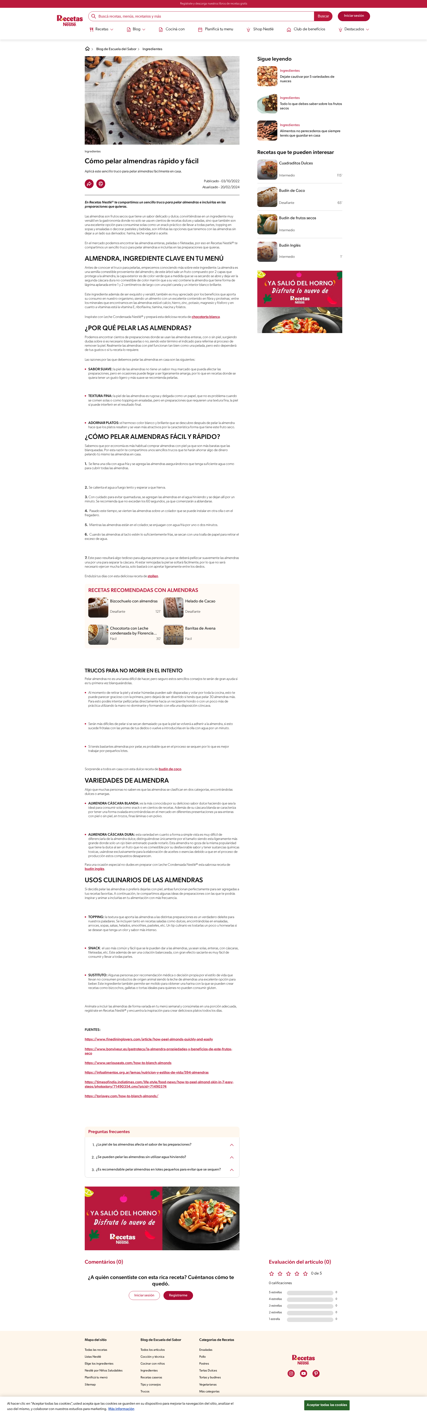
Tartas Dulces (208, 1370)
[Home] (87, 50)
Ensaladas (205, 1350)
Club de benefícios (309, 29)
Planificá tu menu (219, 29)
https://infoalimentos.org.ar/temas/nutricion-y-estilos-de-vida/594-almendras (147, 1072)
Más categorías (209, 1391)
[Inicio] (70, 21)
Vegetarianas (208, 1384)
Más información (121, 1409)
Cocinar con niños (153, 1363)
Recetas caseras (151, 1377)
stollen (153, 576)
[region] (213, 1405)
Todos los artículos (153, 1350)
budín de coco (170, 769)
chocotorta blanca (206, 317)
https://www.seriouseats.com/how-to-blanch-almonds (128, 1063)
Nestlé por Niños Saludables (104, 1370)
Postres (204, 1363)
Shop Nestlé (263, 29)
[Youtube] (303, 1373)
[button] (89, 183)
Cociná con (175, 29)
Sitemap (90, 1384)
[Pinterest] (316, 1373)
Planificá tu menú (96, 1377)
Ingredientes (152, 49)
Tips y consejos (151, 1384)
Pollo (202, 1357)
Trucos (145, 1391)
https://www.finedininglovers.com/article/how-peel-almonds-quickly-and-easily (149, 1039)
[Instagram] (291, 1373)
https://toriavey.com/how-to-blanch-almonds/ (121, 1096)
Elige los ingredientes (99, 1363)
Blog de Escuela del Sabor (116, 49)
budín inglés (94, 869)
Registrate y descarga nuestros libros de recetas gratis (213, 3)
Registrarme (178, 1295)
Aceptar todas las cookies (327, 1405)
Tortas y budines (210, 1377)
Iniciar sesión (144, 1295)
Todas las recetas (96, 1350)
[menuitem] (101, 31)
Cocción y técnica (152, 1357)
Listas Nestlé (93, 1357)
